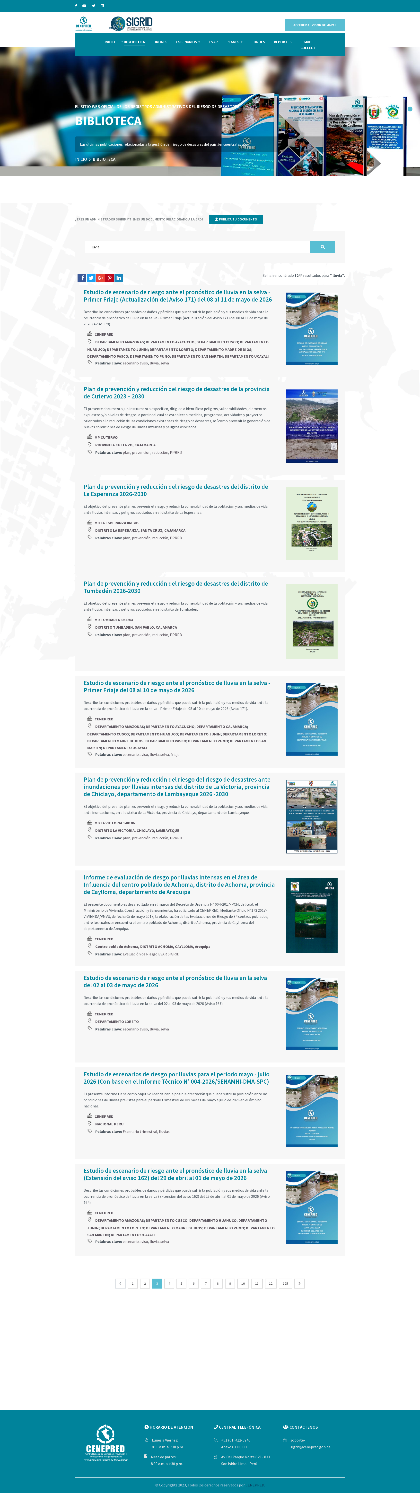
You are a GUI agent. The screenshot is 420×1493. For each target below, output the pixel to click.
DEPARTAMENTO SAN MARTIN (197, 356)
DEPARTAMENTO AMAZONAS (119, 341)
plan (126, 452)
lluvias (164, 1131)
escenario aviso (135, 363)
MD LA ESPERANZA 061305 (117, 522)
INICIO (110, 41)
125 (285, 1283)
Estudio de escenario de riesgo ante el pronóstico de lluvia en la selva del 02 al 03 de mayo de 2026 (175, 981)
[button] (410, 109)
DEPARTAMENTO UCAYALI (247, 356)
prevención (141, 452)
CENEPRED (104, 334)
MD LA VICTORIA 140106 (115, 822)
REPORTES (283, 41)
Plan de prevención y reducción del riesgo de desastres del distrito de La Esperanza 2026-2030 (176, 490)
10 (243, 1283)
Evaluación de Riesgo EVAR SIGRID (151, 954)
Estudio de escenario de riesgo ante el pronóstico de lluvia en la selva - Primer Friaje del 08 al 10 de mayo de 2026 (177, 686)
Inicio (81, 159)
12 (270, 1283)
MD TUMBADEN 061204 (114, 619)
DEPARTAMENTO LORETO (171, 349)
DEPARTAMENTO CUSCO (217, 341)
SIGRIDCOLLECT (307, 44)
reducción (160, 452)
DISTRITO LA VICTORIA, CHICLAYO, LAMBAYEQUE (137, 830)
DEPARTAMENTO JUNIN (127, 349)
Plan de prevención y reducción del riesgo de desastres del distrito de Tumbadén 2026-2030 (176, 587)
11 (257, 1283)
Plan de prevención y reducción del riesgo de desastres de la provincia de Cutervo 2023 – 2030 (177, 392)
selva (164, 363)
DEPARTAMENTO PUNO (150, 356)
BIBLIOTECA (134, 41)
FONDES (258, 41)
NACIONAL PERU (109, 1124)
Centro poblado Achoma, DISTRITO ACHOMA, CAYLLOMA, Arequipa (152, 946)
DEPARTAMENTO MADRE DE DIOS (223, 349)
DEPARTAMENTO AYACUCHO (170, 341)
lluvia (154, 363)
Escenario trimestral (140, 1131)
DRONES (160, 41)
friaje (175, 754)
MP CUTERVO (106, 437)
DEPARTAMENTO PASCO (107, 356)
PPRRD (176, 452)
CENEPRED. (255, 1485)
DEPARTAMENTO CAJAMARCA (221, 726)
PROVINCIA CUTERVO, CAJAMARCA (125, 444)
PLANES (233, 41)
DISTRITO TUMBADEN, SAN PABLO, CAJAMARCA (136, 627)
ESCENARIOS (186, 41)
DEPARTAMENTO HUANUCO (154, 734)
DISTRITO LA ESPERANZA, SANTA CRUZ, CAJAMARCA (140, 530)
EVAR (213, 41)
